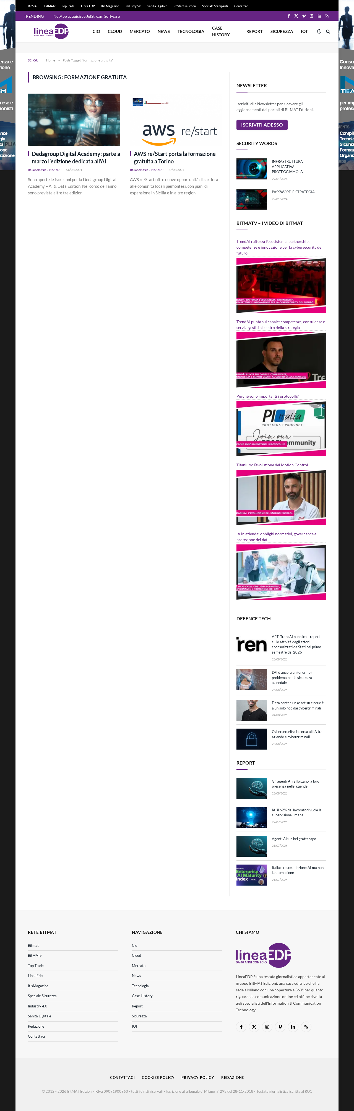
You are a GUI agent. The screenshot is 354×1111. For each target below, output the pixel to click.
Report (254, 31)
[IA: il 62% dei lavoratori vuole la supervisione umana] (251, 817)
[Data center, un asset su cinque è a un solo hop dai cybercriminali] (251, 710)
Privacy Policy (197, 1077)
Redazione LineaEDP (45, 169)
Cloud (115, 31)
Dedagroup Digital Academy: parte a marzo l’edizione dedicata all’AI (76, 157)
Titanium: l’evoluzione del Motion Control (272, 464)
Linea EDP (88, 6)
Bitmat (33, 945)
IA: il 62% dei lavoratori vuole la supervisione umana (297, 812)
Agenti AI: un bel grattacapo (294, 839)
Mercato (140, 31)
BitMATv (50, 6)
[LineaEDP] (51, 31)
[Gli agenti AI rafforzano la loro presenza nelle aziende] (251, 788)
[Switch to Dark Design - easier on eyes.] (319, 31)
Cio (96, 31)
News (164, 31)
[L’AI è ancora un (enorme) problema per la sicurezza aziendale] (251, 679)
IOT (304, 31)
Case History (221, 31)
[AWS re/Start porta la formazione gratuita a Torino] (176, 119)
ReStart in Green (185, 6)
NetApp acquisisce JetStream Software (86, 16)
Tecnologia (191, 31)
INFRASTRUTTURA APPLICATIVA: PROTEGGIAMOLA (287, 166)
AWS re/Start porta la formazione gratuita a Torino (175, 157)
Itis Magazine (110, 6)
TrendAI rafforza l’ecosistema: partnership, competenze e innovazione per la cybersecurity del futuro (279, 247)
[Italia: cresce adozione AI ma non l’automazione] (251, 875)
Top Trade (68, 6)
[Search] (327, 31)
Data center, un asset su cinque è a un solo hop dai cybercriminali (298, 705)
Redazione (36, 1026)
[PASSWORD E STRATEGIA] (251, 199)
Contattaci (241, 6)
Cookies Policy (158, 1077)
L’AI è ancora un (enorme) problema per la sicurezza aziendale (292, 677)
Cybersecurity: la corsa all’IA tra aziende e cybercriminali (297, 734)
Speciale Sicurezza (42, 996)
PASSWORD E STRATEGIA (293, 192)
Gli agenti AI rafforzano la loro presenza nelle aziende (295, 784)
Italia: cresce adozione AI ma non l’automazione (298, 870)
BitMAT (33, 6)
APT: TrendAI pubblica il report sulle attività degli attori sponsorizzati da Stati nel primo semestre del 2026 (296, 644)
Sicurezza (281, 31)
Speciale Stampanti (215, 6)
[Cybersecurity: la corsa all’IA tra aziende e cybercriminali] (251, 739)
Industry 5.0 (133, 6)
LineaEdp (35, 975)
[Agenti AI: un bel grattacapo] (251, 846)
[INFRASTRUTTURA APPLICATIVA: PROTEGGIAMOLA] (251, 168)
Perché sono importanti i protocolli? (267, 396)
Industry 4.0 (37, 1006)
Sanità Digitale (157, 6)
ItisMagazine (38, 986)
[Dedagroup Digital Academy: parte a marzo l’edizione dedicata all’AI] (74, 119)
